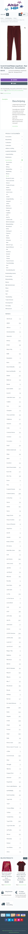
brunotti (14, 393)
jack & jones (14, 559)
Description (5, 99)
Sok (7, 249)
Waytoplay (14, 839)
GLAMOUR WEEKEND (10, 151)
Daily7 (14, 445)
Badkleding (8, 171)
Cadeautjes (8, 145)
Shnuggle (14, 764)
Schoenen (8, 240)
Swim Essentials (14, 795)
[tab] (6, 99)
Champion (14, 410)
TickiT (14, 804)
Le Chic (14, 594)
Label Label (14, 590)
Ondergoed (8, 231)
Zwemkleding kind (10, 270)
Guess (14, 511)
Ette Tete (14, 476)
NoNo (7, 228)
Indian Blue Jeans (14, 550)
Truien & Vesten (10, 261)
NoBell (14, 708)
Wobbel (14, 843)
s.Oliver (14, 751)
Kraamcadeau (8, 276)
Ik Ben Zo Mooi (14, 542)
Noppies (14, 716)
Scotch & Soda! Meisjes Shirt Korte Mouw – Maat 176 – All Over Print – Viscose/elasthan (21, 876)
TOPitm (8, 258)
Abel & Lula (14, 319)
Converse (14, 437)
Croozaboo (14, 441)
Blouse (7, 173)
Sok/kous (8, 251)
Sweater (8, 254)
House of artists (14, 520)
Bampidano (14, 358)
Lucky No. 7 (14, 642)
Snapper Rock (14, 773)
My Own (14, 699)
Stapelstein (14, 782)
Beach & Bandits (14, 367)
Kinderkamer (8, 157)
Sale (6, 294)
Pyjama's (8, 233)
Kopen (15, 80)
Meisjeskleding (9, 224)
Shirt (7, 242)
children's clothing (9, 148)
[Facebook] (6, 919)
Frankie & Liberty (14, 494)
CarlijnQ (14, 402)
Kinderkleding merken (10, 273)
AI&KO (7, 164)
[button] (25, 28)
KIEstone (8, 206)
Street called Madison (14, 786)
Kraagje (8, 210)
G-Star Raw (14, 498)
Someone (14, 778)
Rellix (14, 738)
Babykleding (8, 139)
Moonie (14, 690)
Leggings (8, 212)
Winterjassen (8, 308)
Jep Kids (14, 568)
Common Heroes (14, 432)
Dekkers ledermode (14, 450)
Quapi (7, 235)
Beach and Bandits (14, 371)
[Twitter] (9, 919)
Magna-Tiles (14, 651)
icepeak (14, 537)
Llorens (14, 629)
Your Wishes (14, 847)
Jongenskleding (9, 154)
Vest (7, 265)
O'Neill (14, 725)
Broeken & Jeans (10, 178)
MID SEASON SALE (10, 285)
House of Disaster (14, 524)
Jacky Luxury (9, 192)
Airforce (14, 327)
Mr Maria (14, 694)
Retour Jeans (14, 743)
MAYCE (14, 664)
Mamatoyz (14, 660)
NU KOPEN (15, 126)
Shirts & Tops (9, 245)
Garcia (14, 502)
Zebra (14, 852)
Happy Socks (14, 515)
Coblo (14, 428)
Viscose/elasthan (19, 90)
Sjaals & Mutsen (10, 247)
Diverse (8, 183)
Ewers (14, 480)
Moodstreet (9, 226)
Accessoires (8, 136)
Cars (14, 406)
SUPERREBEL (14, 791)
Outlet (6, 291)
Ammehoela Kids (14, 332)
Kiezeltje (14, 581)
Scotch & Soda (7, 93)
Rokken (8, 238)
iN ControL (14, 546)
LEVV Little (14, 616)
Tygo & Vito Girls (14, 826)
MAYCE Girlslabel (10, 222)
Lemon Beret (14, 603)
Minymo (14, 677)
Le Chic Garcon (14, 598)
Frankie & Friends (10, 185)
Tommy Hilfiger (14, 808)
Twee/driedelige (10, 263)
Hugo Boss (14, 528)
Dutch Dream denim (14, 467)
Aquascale (14, 336)
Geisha (7, 187)
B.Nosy (8, 167)
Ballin (14, 354)
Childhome (14, 419)
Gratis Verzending (9, 904)
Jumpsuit (8, 201)
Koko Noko (14, 585)
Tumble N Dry (14, 817)
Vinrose (14, 834)
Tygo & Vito (14, 821)
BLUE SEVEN (14, 389)
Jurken (7, 203)
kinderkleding (8, 160)
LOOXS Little (9, 219)
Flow (14, 485)
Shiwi (14, 760)
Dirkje (14, 454)
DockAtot (14, 463)
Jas (7, 194)
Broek (2, 90)
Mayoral (14, 673)
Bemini (14, 384)
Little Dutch (14, 625)
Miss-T (14, 681)
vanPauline (14, 830)
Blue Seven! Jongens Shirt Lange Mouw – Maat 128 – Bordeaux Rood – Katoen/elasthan (7, 876)
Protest (14, 729)
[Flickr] (18, 919)
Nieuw (6, 288)
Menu (2, 14)
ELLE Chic (14, 472)
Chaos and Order (10, 180)
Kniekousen (9, 208)
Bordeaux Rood (11, 90)
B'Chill (14, 345)
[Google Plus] (15, 919)
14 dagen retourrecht (22, 892)
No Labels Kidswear (14, 703)
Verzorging (8, 305)
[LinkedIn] (12, 919)
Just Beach (14, 572)
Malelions (14, 655)
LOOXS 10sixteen (14, 633)
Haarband (8, 190)
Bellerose (14, 380)
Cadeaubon (8, 142)
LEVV (7, 215)
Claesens (14, 424)
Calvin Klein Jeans (14, 397)
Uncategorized (9, 302)
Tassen (8, 256)
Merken (7, 282)
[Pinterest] (21, 919)
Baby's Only (14, 349)
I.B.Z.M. (14, 533)
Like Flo (8, 217)
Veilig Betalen (8, 891)
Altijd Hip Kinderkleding (7, 930)
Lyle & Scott (14, 646)
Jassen (7, 196)
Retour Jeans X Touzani (14, 747)
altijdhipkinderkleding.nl (14, 932)
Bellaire (14, 376)
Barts (14, 362)
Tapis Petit (14, 799)
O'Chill (14, 721)
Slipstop (14, 769)
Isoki (14, 555)
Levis (14, 607)
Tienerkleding (8, 297)
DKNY (14, 459)
